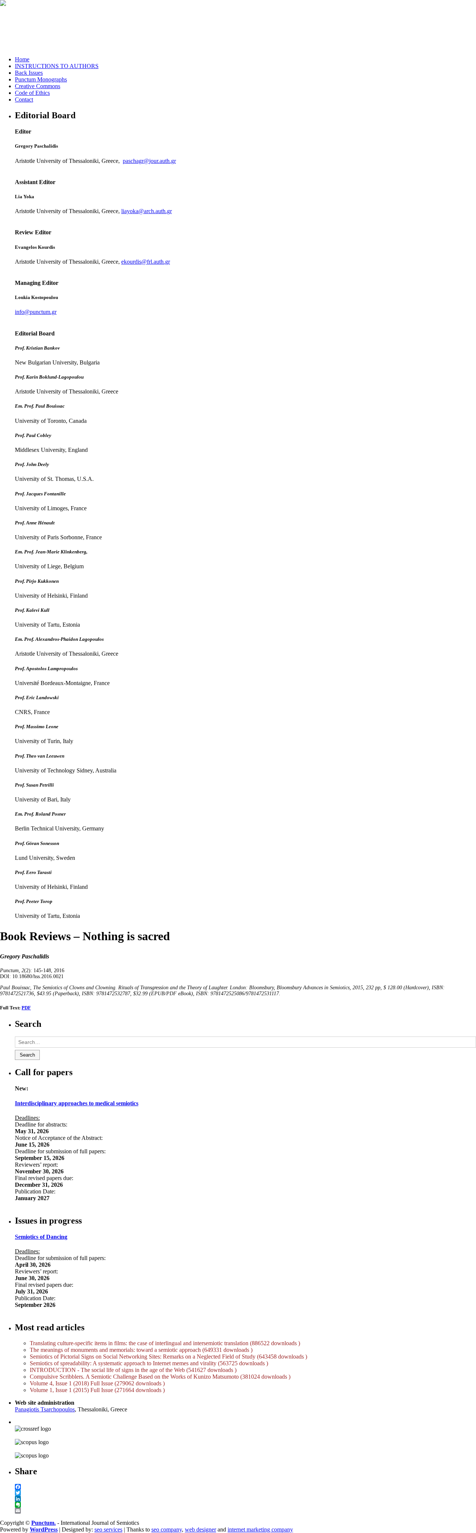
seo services (108, 1529)
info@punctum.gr (36, 312)
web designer (200, 1529)
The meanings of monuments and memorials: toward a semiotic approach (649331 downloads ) (141, 1350)
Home (22, 59)
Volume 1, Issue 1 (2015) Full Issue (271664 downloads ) (97, 1390)
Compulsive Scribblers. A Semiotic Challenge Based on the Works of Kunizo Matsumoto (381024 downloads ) (160, 1376)
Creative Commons (37, 86)
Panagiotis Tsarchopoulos (45, 1409)
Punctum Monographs (41, 79)
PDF (26, 1007)
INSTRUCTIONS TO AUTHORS (57, 66)
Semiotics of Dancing (41, 1237)
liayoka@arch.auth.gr (146, 211)
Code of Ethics (32, 93)
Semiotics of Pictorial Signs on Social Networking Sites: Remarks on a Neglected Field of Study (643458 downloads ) (168, 1356)
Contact (24, 99)
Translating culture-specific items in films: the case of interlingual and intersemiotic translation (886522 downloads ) (165, 1343)
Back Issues (29, 73)
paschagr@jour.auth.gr (149, 161)
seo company (166, 1529)
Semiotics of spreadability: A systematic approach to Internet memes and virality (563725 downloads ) (149, 1363)
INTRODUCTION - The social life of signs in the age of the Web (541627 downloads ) (133, 1370)
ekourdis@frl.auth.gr (145, 261)
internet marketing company (260, 1529)
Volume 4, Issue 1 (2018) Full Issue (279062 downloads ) (97, 1383)
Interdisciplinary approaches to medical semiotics (76, 1103)
